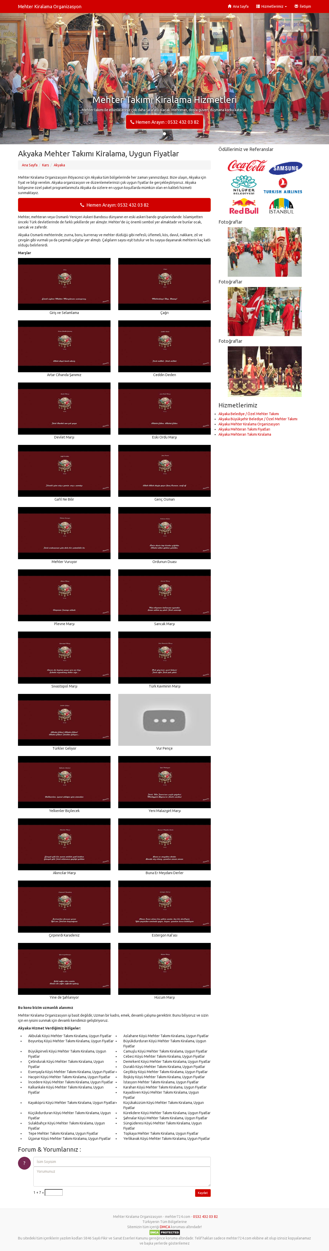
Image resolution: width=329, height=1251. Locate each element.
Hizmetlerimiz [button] (272, 6)
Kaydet (203, 1193)
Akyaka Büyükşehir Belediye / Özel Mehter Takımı (257, 419)
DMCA (165, 1227)
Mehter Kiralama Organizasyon (49, 6)
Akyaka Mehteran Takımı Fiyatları (244, 429)
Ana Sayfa (240, 6)
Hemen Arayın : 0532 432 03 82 (166, 122)
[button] (24, 78)
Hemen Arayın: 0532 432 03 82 (116, 204)
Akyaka (59, 165)
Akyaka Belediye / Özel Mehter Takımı (248, 414)
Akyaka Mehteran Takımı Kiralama (244, 434)
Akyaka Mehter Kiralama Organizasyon (249, 424)
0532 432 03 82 (205, 1217)
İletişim (304, 6)
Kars (45, 165)
